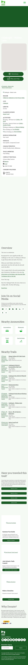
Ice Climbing (16, 129)
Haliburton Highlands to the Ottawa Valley (13, 98)
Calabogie (5, 103)
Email (5, 164)
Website (6, 161)
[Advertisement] (14, 21)
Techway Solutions (16, 654)
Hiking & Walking (19, 127)
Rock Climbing (17, 131)
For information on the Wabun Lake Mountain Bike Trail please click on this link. (13, 274)
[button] (14, 56)
